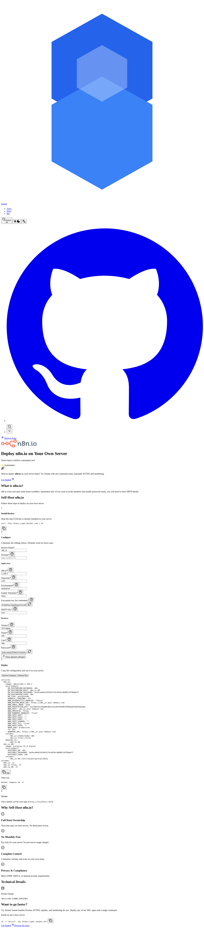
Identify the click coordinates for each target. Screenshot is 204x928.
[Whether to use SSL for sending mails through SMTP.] (15, 609)
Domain (5, 555)
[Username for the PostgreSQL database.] (9, 639)
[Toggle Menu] (9, 431)
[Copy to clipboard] (50, 920)
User (3, 640)
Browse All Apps (21, 925)
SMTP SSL (6, 609)
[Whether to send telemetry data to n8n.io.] (20, 592)
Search (8, 221)
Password (6, 648)
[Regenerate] (29, 604)
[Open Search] (9, 426)
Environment (7, 585)
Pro (8, 213)
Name (4, 633)
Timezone (6, 578)
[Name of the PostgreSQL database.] (10, 632)
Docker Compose (9, 675)
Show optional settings (15, 657)
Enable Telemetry (9, 593)
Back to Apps (10, 438)
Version (5, 625)
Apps (9, 208)
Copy (8, 773)
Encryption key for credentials (15, 600)
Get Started (6, 480)
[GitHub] (105, 421)
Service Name (8, 547)
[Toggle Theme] (16, 221)
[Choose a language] (24, 221)
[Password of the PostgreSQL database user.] (31, 599)
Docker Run (23, 675)
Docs (9, 211)
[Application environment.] (16, 585)
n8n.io (4, 570)
